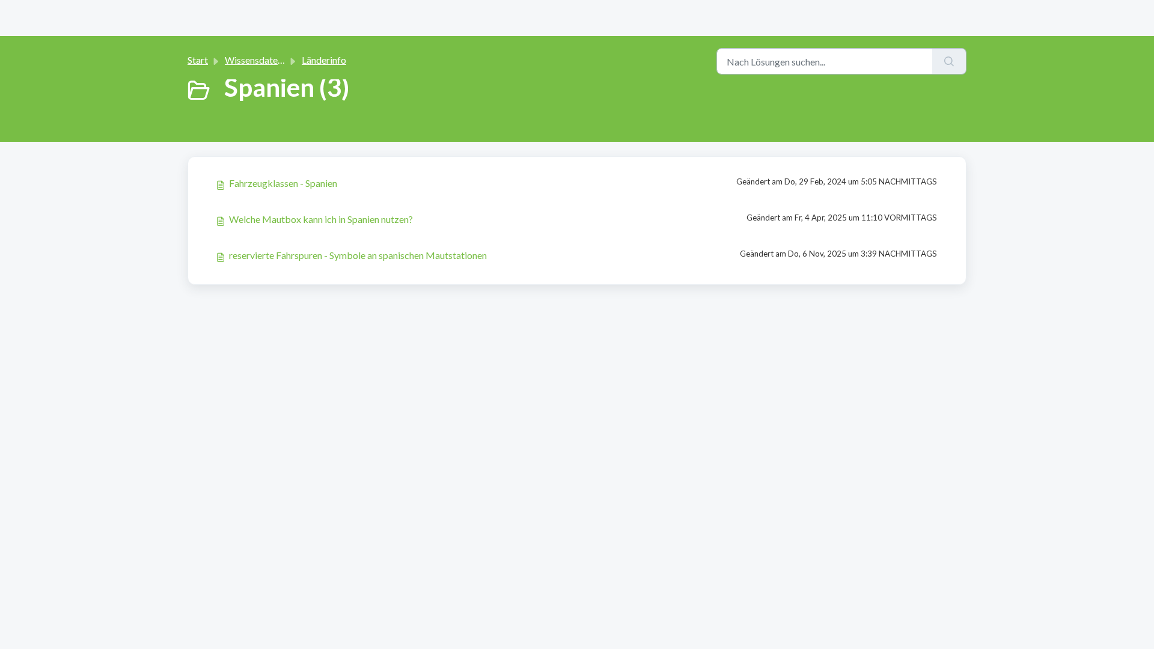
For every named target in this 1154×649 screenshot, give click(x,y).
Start (198, 60)
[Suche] (949, 61)
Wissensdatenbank (264, 60)
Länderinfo (324, 60)
